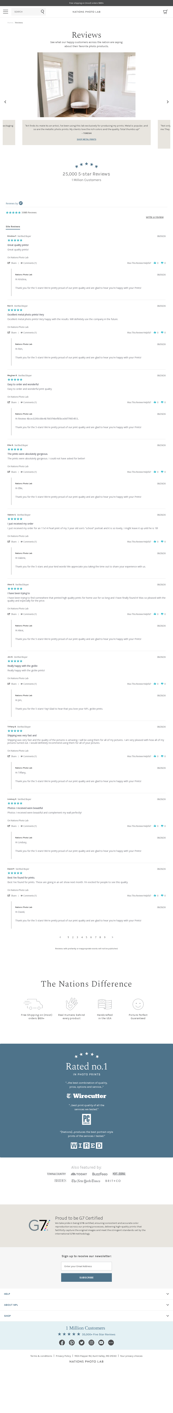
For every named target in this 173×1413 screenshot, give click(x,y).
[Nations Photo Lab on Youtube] (101, 1342)
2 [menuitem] (72, 937)
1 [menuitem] (68, 937)
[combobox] (28, 12)
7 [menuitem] (95, 937)
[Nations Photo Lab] (86, 12)
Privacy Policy (63, 1356)
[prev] (5, 101)
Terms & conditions (41, 1356)
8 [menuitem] (100, 937)
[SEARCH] (28, 12)
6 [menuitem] (91, 937)
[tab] (13, 227)
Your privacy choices (131, 1356)
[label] (167, 101)
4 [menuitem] (82, 937)
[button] (13, 262)
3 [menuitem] (77, 937)
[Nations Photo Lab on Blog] (111, 1342)
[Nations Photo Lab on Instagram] (91, 1342)
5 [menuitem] (86, 937)
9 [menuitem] (104, 937)
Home (10, 22)
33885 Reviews (29, 212)
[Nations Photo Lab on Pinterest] (72, 1342)
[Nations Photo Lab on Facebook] (62, 1342)
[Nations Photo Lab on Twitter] (81, 1342)
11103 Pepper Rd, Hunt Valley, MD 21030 (96, 1356)
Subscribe (86, 1277)
